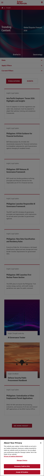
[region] (22, 458)
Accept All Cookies (22, 472)
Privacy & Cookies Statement (13, 456)
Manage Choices (22, 460)
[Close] (40, 443)
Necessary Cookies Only (22, 466)
